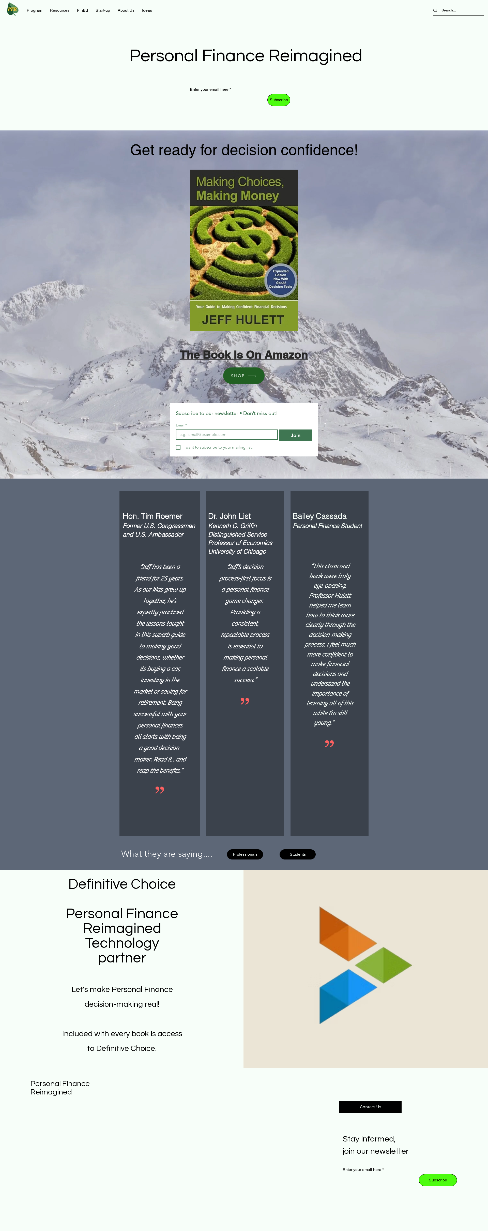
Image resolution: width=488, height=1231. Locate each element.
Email (181, 425)
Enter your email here (209, 89)
